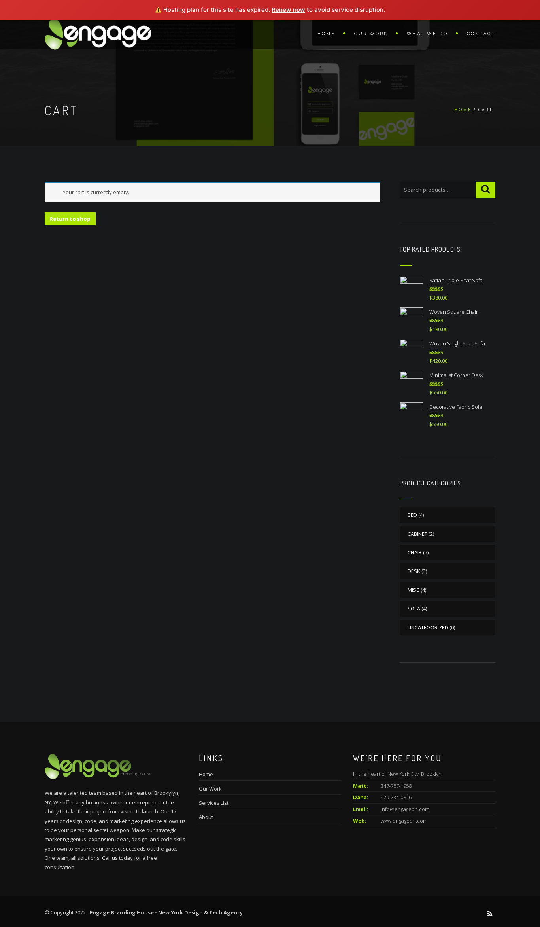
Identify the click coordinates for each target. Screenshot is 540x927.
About (206, 817)
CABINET (417, 533)
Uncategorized (428, 627)
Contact (481, 33)
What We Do (427, 33)
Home (326, 33)
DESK (414, 570)
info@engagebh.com (405, 809)
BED (412, 514)
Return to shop (70, 218)
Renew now (288, 9)
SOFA (414, 608)
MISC (413, 589)
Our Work (371, 33)
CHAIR (415, 552)
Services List (213, 802)
